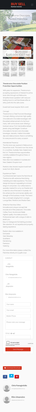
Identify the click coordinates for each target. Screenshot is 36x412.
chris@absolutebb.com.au (15, 277)
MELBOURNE (18, 26)
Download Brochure (13, 368)
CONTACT (8, 258)
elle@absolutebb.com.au (14, 297)
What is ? (10, 333)
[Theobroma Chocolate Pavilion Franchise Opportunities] (18, 47)
